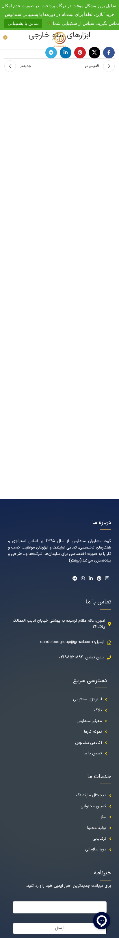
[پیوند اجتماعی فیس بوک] (109, 52)
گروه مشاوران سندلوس (91, 541)
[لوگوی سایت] (59, 39)
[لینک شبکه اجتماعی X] (94, 52)
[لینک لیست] (59, 795)
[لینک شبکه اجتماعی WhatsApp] (83, 578)
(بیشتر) (75, 560)
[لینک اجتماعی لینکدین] (65, 52)
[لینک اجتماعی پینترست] (80, 52)
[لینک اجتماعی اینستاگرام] (107, 578)
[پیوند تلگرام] (51, 52)
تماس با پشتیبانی (23, 23)
